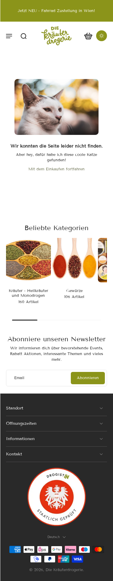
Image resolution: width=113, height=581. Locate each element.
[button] (9, 36)
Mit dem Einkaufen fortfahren (56, 169)
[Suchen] (23, 36)
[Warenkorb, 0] (88, 35)
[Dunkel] (101, 35)
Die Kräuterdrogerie (64, 569)
